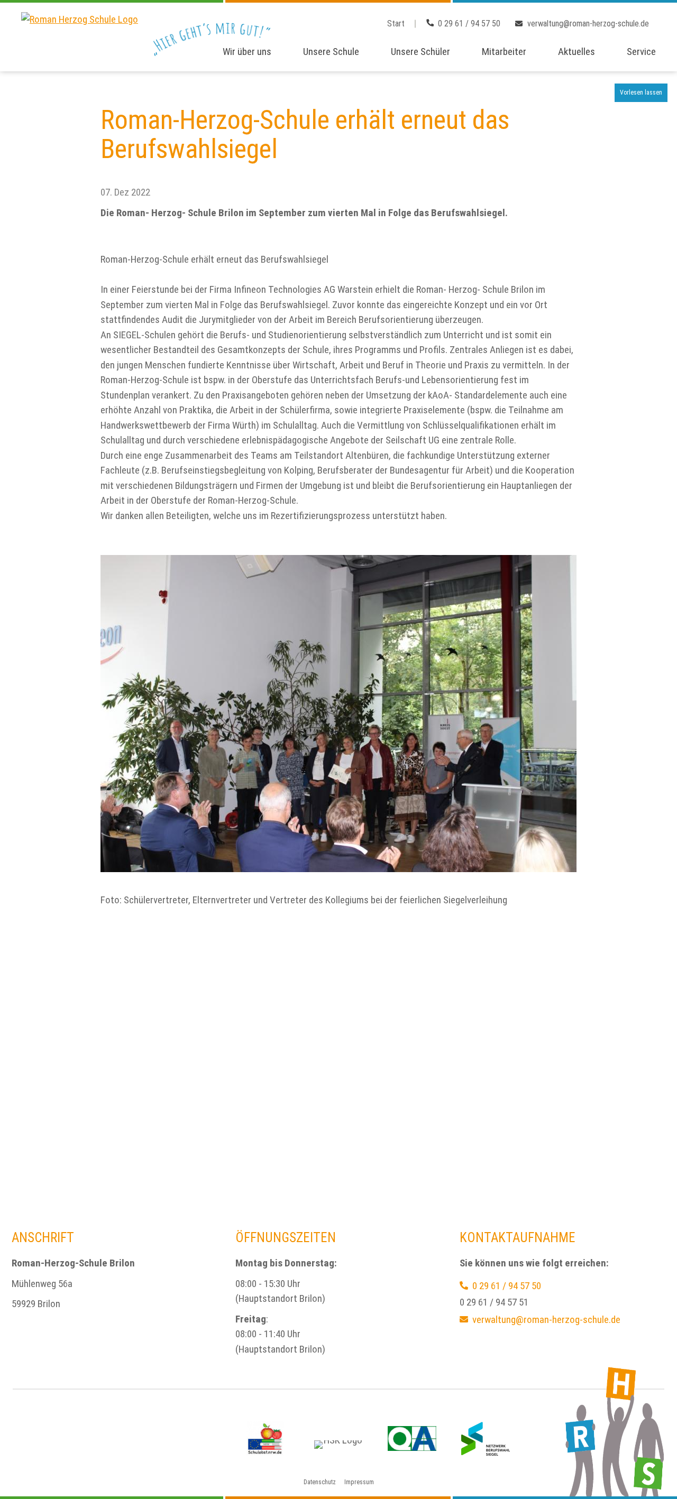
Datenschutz (320, 1482)
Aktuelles (576, 51)
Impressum (359, 1482)
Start (396, 23)
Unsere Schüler (420, 51)
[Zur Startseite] (79, 36)
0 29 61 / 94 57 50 (469, 23)
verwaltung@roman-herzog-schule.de (588, 23)
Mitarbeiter (504, 51)
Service (641, 51)
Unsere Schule (331, 51)
